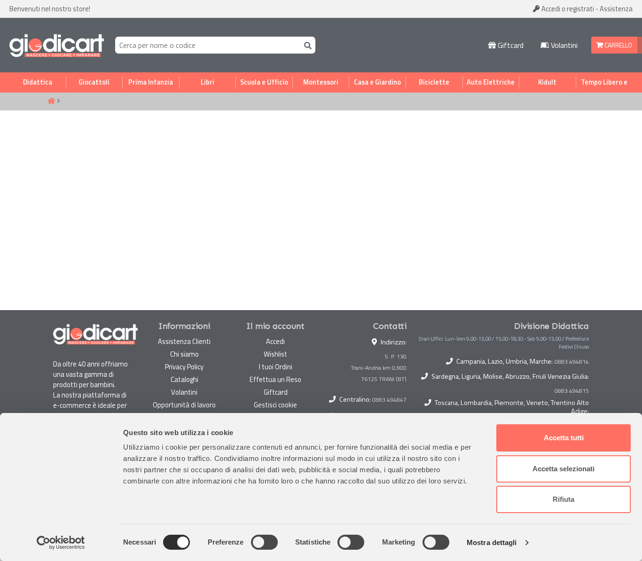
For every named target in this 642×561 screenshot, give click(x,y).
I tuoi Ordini (275, 366)
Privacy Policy (184, 366)
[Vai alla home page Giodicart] (56, 45)
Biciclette (434, 82)
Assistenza (616, 8)
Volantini (563, 45)
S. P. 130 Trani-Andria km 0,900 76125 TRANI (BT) (379, 367)
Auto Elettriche (491, 82)
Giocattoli (94, 82)
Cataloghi (184, 379)
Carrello (617, 45)
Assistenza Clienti (184, 341)
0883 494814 (572, 362)
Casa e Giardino (377, 82)
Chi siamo (184, 354)
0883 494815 (572, 391)
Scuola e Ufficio (264, 82)
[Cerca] (306, 45)
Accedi (567, 8)
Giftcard (510, 45)
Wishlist (275, 354)
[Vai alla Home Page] (51, 101)
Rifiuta (563, 499)
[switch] (264, 542)
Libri (207, 82)
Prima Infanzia (150, 82)
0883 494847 (389, 399)
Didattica (37, 82)
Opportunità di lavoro (184, 404)
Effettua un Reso (275, 379)
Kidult (547, 82)
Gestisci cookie (275, 404)
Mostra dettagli (492, 542)
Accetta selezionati (563, 469)
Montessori (320, 82)
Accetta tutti (564, 438)
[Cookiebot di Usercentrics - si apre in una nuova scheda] (61, 543)
